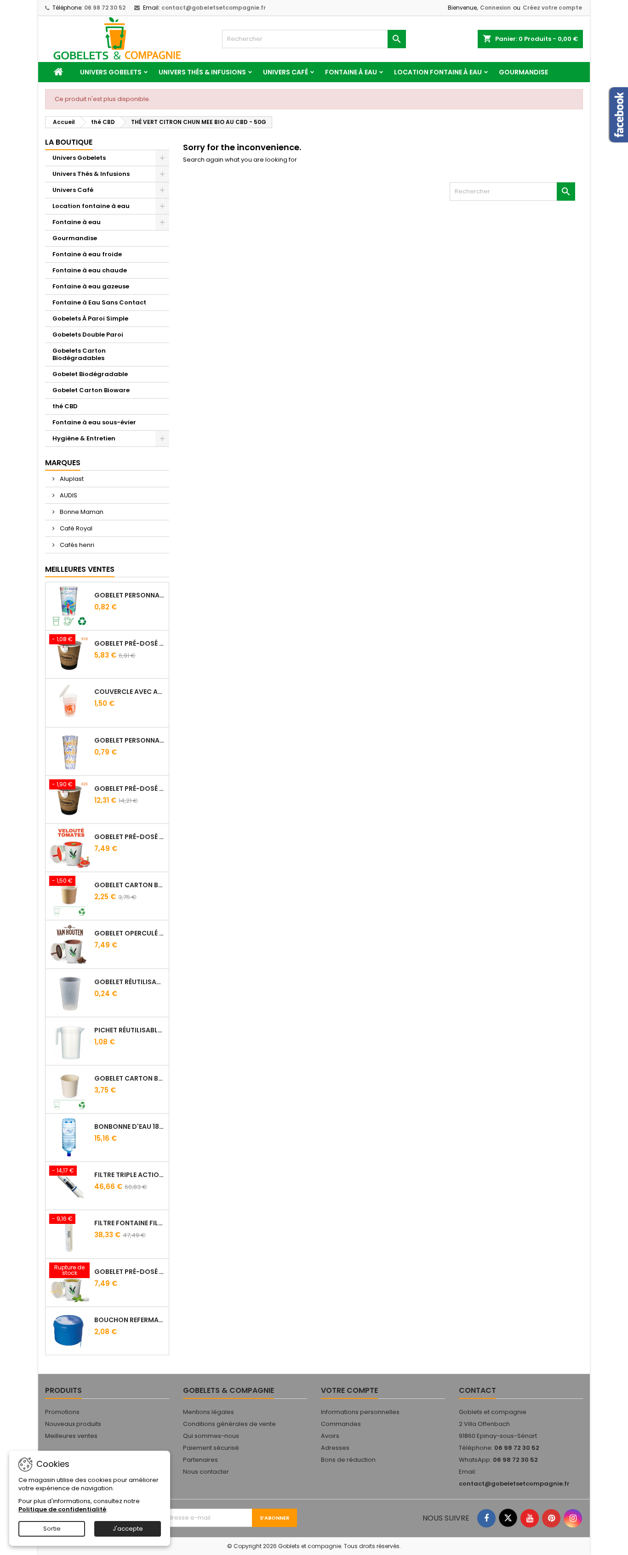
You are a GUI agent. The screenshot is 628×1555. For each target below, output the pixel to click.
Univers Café (285, 72)
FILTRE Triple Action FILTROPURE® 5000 (129, 1174)
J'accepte (128, 1528)
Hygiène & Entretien (83, 438)
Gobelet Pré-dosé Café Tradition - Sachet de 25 (129, 788)
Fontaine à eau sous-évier (94, 422)
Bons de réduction (348, 1459)
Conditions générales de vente (229, 1424)
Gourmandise (523, 72)
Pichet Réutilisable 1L (129, 1030)
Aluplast (71, 478)
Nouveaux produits (73, 1424)
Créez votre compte (552, 7)
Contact (477, 1390)
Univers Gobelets (111, 72)
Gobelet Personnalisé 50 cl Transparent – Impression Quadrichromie (129, 740)
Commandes (341, 1424)
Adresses (335, 1447)
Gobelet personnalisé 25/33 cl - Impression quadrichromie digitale (129, 595)
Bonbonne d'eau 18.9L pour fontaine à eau (129, 1126)
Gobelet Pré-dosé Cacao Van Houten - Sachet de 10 (129, 643)
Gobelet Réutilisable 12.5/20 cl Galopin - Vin (129, 982)
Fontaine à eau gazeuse (90, 286)
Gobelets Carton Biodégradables (79, 354)
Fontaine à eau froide (87, 254)
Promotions (62, 1412)
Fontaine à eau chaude (89, 270)
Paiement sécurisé (211, 1447)
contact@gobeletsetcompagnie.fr (213, 7)
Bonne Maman (80, 511)
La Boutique (68, 142)
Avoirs (330, 1435)
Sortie (52, 1528)
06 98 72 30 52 (105, 7)
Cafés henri (76, 545)
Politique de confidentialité (62, 1509)
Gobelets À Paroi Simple (90, 318)
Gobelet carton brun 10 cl (129, 885)
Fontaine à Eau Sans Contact (99, 302)
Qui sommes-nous (211, 1435)
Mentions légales (208, 1412)
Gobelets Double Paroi (87, 334)
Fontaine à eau (351, 72)
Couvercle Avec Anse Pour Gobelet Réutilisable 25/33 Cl (129, 691)
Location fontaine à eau (438, 72)
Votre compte (349, 1390)
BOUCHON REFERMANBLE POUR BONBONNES (129, 1320)
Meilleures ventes (71, 1435)
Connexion (495, 7)
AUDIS (67, 495)
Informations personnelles (360, 1412)
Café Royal (75, 528)
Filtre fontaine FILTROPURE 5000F (129, 1223)
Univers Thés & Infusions (202, 72)
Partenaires (200, 1459)
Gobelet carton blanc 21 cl (129, 1078)
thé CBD (65, 406)
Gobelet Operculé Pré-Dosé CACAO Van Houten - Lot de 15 (129, 933)
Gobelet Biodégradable (90, 374)
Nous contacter (206, 1471)
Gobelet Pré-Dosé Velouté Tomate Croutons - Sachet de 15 (129, 836)
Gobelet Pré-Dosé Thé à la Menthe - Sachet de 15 (129, 1271)
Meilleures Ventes (79, 569)
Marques (62, 462)
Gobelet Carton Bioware (91, 390)
